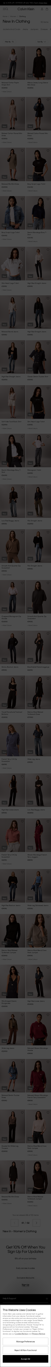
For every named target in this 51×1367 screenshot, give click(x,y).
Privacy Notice (38, 1333)
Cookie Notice (21, 1333)
